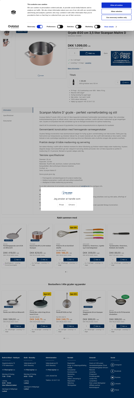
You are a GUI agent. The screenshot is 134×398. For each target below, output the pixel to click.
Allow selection (116, 11)
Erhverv (72, 205)
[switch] (60, 26)
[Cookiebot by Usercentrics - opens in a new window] (13, 26)
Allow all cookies (116, 5)
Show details (109, 27)
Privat (61, 205)
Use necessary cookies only (116, 17)
